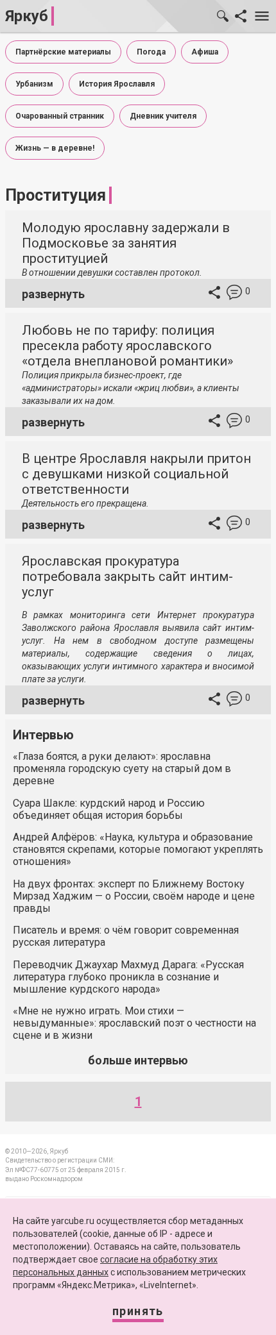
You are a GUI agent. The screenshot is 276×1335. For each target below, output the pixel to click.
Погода (151, 51)
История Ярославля (117, 84)
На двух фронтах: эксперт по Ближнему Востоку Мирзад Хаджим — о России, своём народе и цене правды (134, 896)
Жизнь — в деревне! (54, 148)
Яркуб (26, 16)
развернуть (53, 294)
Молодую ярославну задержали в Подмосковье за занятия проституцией (126, 243)
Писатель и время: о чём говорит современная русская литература (126, 936)
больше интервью (138, 1060)
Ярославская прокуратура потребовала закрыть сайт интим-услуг (127, 576)
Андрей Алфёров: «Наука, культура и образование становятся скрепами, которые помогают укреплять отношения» (138, 849)
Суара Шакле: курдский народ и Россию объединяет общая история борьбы (109, 809)
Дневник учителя (163, 116)
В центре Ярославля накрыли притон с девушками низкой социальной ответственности (136, 474)
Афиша (204, 51)
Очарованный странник (59, 116)
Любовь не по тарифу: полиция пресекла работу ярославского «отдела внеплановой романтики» (127, 346)
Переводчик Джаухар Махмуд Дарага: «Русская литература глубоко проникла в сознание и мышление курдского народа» (128, 977)
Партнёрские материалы (63, 51)
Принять (138, 1311)
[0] (234, 294)
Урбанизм (34, 84)
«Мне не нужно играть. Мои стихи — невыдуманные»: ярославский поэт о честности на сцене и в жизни (134, 1023)
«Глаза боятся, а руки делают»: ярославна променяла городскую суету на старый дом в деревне (122, 768)
